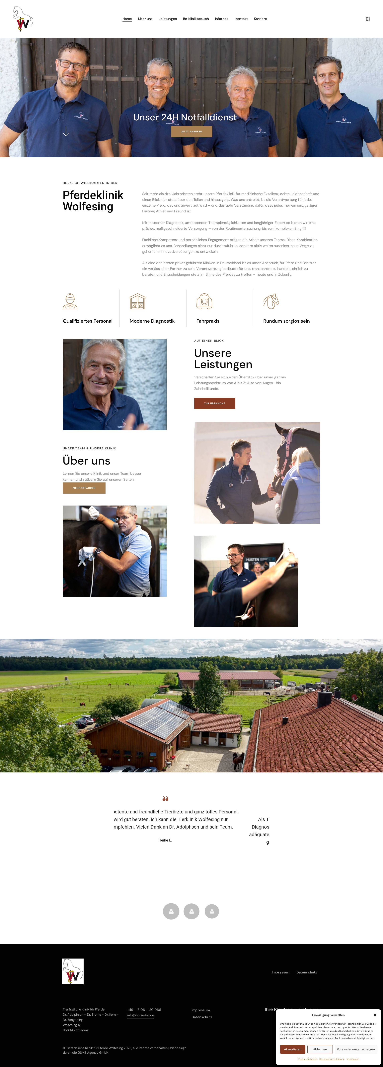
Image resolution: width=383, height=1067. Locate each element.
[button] (375, 1015)
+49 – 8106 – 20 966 (144, 1009)
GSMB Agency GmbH (93, 1052)
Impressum (352, 1059)
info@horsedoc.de (140, 1015)
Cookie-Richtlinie (308, 1059)
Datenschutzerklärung (332, 1059)
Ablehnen (320, 1049)
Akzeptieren (292, 1049)
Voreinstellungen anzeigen (356, 1049)
